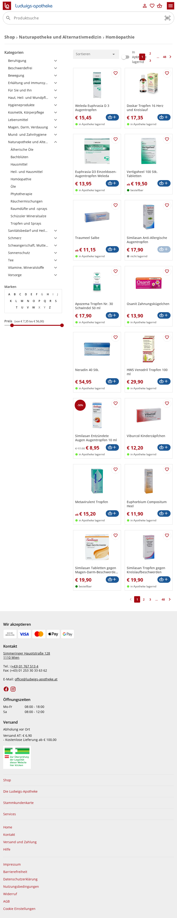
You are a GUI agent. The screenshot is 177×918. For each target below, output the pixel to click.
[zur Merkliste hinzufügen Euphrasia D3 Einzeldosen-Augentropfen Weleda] (115, 139)
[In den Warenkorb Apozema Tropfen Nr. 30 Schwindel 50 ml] (112, 315)
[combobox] (87, 20)
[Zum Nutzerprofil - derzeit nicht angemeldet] (144, 5)
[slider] (33, 325)
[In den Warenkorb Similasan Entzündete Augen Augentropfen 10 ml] (112, 447)
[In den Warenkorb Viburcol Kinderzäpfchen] (164, 447)
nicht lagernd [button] (138, 256)
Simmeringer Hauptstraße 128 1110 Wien (26, 655)
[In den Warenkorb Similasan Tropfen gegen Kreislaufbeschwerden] (164, 579)
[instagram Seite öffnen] (13, 689)
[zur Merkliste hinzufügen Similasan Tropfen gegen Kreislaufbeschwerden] (167, 535)
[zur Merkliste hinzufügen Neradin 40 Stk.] (115, 337)
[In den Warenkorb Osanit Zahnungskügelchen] (164, 315)
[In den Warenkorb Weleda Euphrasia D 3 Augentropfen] (112, 117)
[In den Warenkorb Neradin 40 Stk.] (112, 381)
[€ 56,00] (62, 325)
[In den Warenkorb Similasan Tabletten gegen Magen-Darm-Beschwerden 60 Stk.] (112, 579)
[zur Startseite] (72, 6)
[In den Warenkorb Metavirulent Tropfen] (112, 513)
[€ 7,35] (12, 325)
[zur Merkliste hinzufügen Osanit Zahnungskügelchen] (167, 271)
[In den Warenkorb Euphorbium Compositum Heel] (164, 513)
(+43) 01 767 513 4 (24, 666)
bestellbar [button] (136, 190)
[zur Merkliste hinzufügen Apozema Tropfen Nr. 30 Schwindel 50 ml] (115, 271)
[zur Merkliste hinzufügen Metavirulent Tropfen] (115, 469)
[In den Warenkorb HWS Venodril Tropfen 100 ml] (164, 381)
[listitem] (33, 149)
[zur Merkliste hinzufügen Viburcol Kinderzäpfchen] (167, 403)
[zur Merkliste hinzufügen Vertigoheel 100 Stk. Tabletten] (167, 139)
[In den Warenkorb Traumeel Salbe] (112, 249)
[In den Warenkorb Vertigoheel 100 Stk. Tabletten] (164, 183)
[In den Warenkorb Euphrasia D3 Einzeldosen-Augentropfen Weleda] (112, 183)
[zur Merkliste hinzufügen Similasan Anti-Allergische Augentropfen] (167, 205)
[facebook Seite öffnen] (6, 689)
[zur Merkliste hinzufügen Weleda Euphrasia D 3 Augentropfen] (115, 73)
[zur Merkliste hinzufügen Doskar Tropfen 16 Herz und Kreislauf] (167, 73)
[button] (167, 18)
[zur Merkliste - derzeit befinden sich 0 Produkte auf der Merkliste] (152, 5)
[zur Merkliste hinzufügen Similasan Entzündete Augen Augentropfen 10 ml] (115, 403)
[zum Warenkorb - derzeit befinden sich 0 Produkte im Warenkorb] (159, 5)
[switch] (133, 57)
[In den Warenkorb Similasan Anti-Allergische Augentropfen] (164, 249)
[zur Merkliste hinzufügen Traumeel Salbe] (115, 205)
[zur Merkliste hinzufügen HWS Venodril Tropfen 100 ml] (167, 337)
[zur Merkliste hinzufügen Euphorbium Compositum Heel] (167, 469)
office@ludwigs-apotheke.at (36, 679)
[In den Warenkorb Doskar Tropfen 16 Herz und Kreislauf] (164, 117)
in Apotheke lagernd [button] (92, 124)
